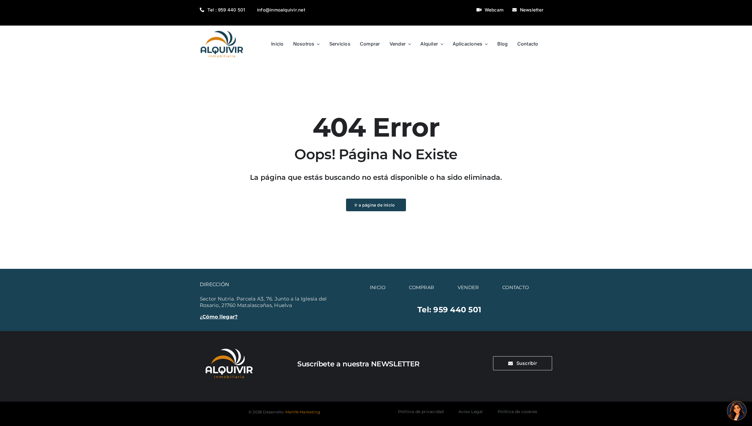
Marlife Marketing (302, 412)
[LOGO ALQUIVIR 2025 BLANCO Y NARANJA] (229, 345)
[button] (737, 411)
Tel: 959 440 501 (449, 309)
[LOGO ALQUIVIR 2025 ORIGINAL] (221, 28)
